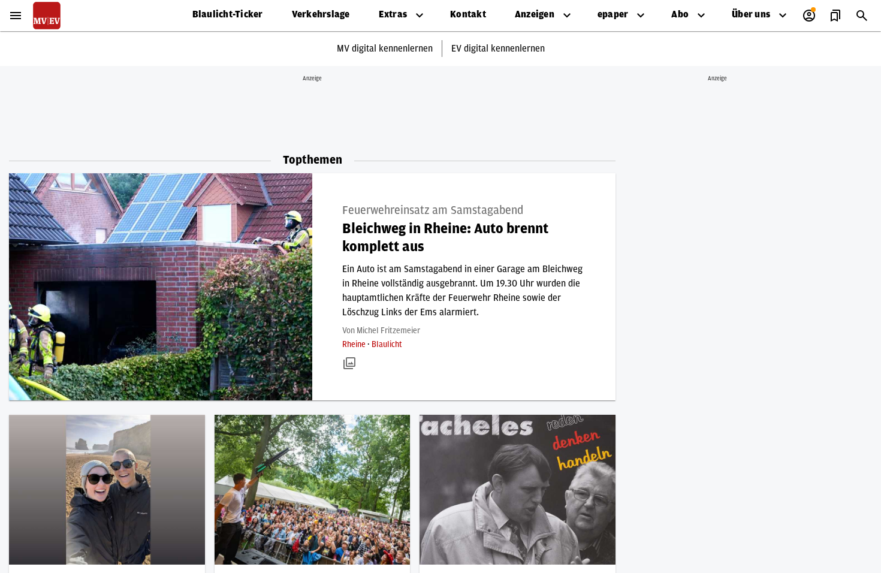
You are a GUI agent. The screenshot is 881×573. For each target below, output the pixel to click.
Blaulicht (387, 344)
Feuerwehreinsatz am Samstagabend (432, 210)
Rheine (354, 344)
